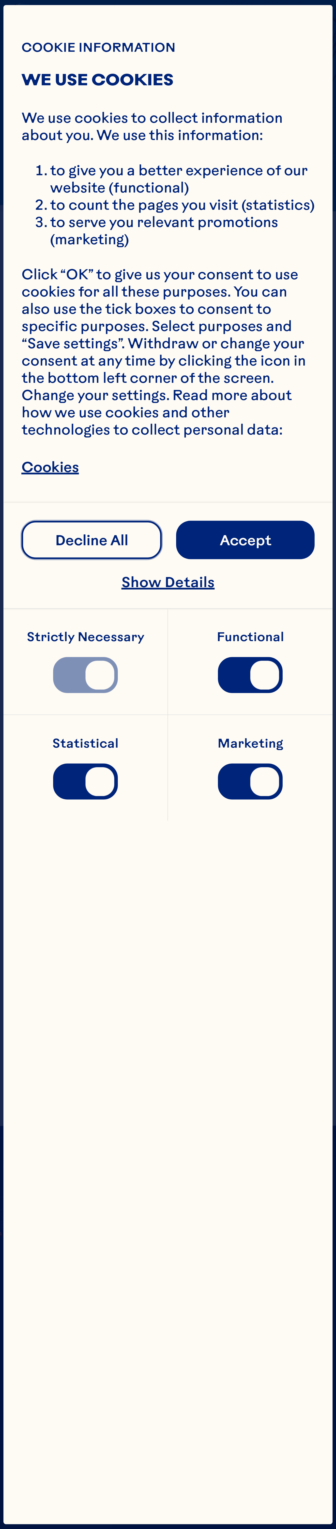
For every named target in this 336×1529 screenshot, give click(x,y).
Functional (250, 636)
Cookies (50, 467)
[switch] (85, 675)
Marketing (250, 743)
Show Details (168, 582)
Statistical (85, 743)
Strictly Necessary (85, 636)
